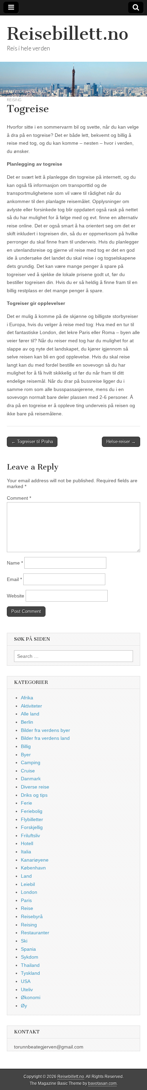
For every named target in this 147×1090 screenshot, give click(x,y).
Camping (30, 762)
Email (14, 579)
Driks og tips (34, 795)
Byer (26, 754)
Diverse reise (35, 787)
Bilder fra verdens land (45, 738)
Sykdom (29, 957)
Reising (14, 99)
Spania (28, 949)
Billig (26, 746)
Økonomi (30, 997)
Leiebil (28, 884)
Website (15, 596)
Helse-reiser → (121, 441)
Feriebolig (31, 811)
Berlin (27, 722)
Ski (24, 941)
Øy (24, 1005)
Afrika (27, 697)
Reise (27, 908)
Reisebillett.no (67, 33)
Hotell (27, 843)
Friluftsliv (30, 835)
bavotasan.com (102, 1083)
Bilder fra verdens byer (45, 730)
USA (25, 981)
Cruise (28, 770)
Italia (26, 851)
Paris (26, 900)
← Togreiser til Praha (32, 441)
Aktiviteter (31, 706)
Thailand (30, 965)
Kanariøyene (35, 860)
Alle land (30, 713)
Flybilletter (32, 819)
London (29, 892)
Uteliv (27, 989)
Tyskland (30, 973)
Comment (19, 498)
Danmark (31, 778)
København (33, 867)
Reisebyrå (32, 916)
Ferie (26, 803)
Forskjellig (32, 827)
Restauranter (35, 932)
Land (26, 876)
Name (15, 563)
